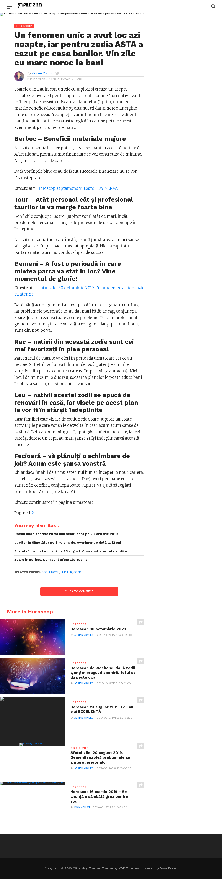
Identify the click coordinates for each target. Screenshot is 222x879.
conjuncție (50, 572)
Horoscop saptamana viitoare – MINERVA (77, 188)
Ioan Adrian (82, 807)
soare (78, 572)
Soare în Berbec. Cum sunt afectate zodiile (51, 560)
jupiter (66, 572)
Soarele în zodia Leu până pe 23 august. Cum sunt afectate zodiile (70, 551)
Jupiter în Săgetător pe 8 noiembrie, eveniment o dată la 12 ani (67, 542)
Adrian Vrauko (42, 73)
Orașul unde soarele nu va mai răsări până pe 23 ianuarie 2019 (66, 534)
